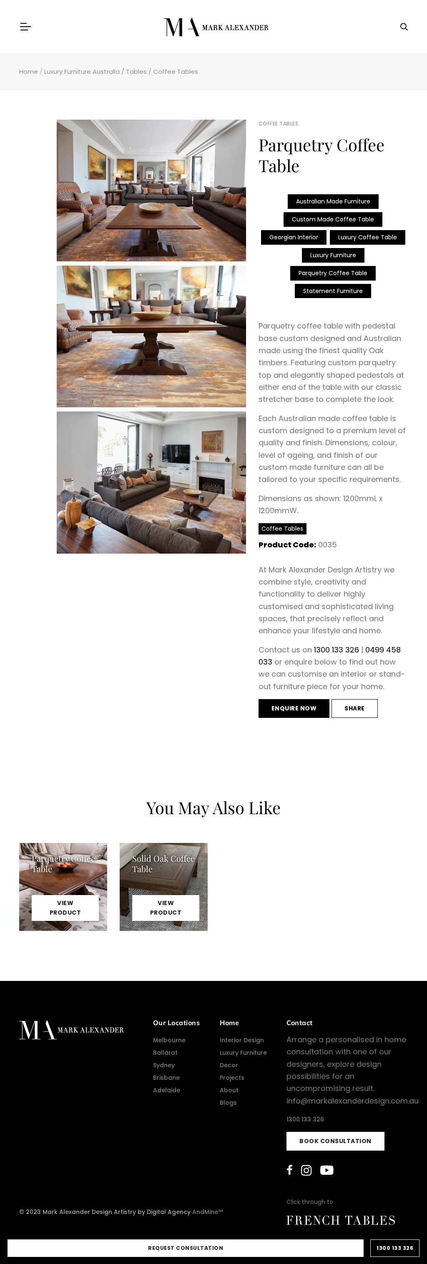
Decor (229, 1065)
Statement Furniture (333, 291)
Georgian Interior (293, 237)
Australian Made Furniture (333, 201)
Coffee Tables (175, 71)
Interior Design (242, 1040)
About (229, 1090)
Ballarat (165, 1052)
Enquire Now (294, 708)
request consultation (185, 1247)
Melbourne (169, 1040)
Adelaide (166, 1090)
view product (65, 908)
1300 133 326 (336, 650)
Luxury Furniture (333, 255)
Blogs (228, 1102)
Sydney (164, 1065)
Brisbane (166, 1077)
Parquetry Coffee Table (333, 273)
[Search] (404, 27)
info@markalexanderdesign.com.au (352, 1101)
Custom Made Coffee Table (333, 219)
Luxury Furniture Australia (82, 71)
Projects (232, 1077)
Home (28, 71)
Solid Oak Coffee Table (163, 863)
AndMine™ (207, 1212)
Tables (136, 71)
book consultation (335, 1141)
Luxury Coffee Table (367, 237)
